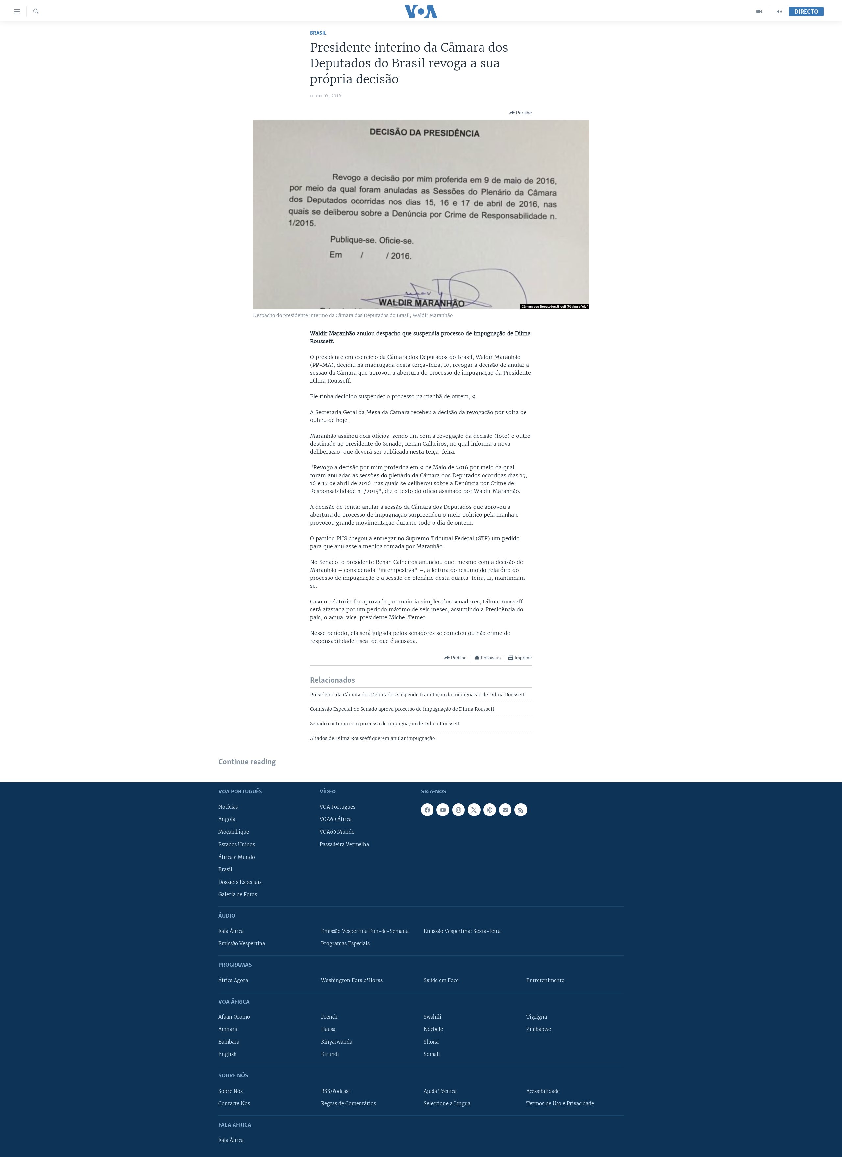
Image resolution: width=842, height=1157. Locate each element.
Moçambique (233, 832)
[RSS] (520, 809)
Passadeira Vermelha (344, 844)
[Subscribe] (505, 809)
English (227, 1054)
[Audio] (779, 11)
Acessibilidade (543, 1091)
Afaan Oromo (234, 1017)
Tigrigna (536, 1017)
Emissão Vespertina (241, 944)
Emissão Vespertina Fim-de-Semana (365, 931)
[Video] (759, 11)
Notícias (228, 807)
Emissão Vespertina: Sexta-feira (462, 931)
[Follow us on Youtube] (442, 809)
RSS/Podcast (335, 1091)
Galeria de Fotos (237, 894)
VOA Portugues (337, 807)
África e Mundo (236, 857)
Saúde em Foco (441, 980)
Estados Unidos (236, 844)
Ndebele (433, 1029)
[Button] (520, 113)
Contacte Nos (234, 1103)
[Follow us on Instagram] (458, 809)
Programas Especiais (345, 944)
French (329, 1017)
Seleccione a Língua (447, 1103)
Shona (431, 1042)
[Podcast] (489, 809)
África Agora (233, 980)
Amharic (228, 1029)
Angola (226, 819)
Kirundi (330, 1054)
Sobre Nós (230, 1091)
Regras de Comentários (348, 1103)
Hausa (328, 1029)
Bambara (228, 1042)
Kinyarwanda (336, 1042)
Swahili (432, 1017)
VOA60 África (336, 819)
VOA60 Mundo (337, 832)
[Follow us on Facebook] (427, 809)
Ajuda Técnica (440, 1091)
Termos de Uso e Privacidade (560, 1103)
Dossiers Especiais (239, 882)
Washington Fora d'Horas (352, 980)
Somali (432, 1054)
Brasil (318, 33)
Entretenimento (545, 980)
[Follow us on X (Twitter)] (474, 809)
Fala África (231, 931)
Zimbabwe (538, 1029)
